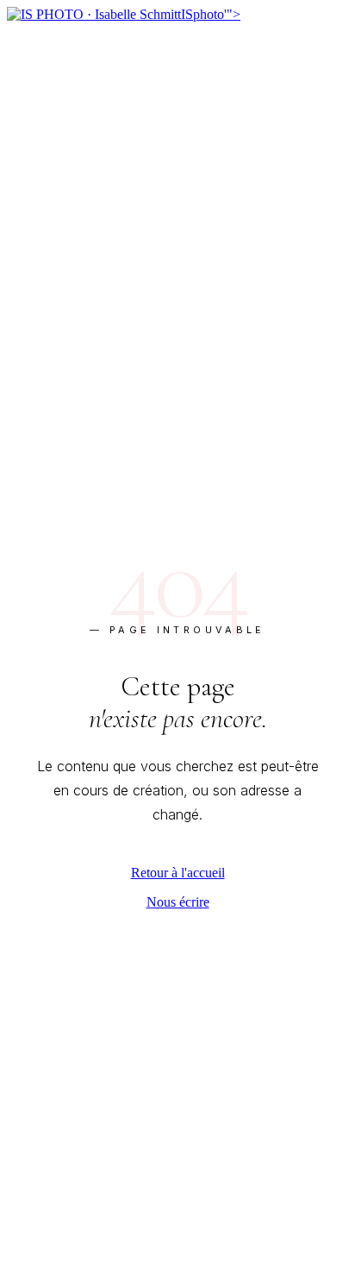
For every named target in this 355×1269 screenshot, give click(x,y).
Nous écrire (177, 902)
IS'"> (210, 14)
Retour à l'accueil (178, 872)
